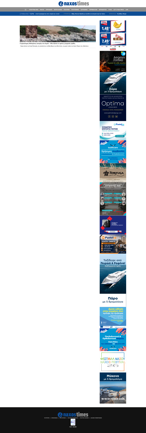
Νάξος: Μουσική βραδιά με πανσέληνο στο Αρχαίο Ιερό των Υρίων (73, 13)
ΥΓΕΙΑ (110, 9)
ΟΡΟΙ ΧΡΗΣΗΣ (63, 418)
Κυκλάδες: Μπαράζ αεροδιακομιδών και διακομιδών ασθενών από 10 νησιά (121, 13)
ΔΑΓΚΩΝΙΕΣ (84, 9)
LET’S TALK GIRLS (118, 9)
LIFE (127, 9)
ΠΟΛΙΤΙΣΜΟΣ (75, 9)
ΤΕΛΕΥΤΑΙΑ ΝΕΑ (33, 9)
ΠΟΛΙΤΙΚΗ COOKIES (84, 418)
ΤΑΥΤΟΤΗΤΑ (46, 418)
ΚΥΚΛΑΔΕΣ (49, 9)
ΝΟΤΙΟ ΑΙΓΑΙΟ (58, 9)
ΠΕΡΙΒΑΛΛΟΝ (93, 9)
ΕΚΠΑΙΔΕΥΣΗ (103, 9)
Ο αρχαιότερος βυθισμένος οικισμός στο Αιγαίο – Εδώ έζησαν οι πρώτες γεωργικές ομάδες (47, 43)
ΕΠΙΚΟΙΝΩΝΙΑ (54, 418)
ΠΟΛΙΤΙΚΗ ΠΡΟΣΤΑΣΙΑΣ (73, 418)
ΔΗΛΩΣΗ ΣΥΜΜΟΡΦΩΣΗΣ (96, 418)
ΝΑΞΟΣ (42, 9)
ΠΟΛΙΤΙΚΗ (67, 9)
